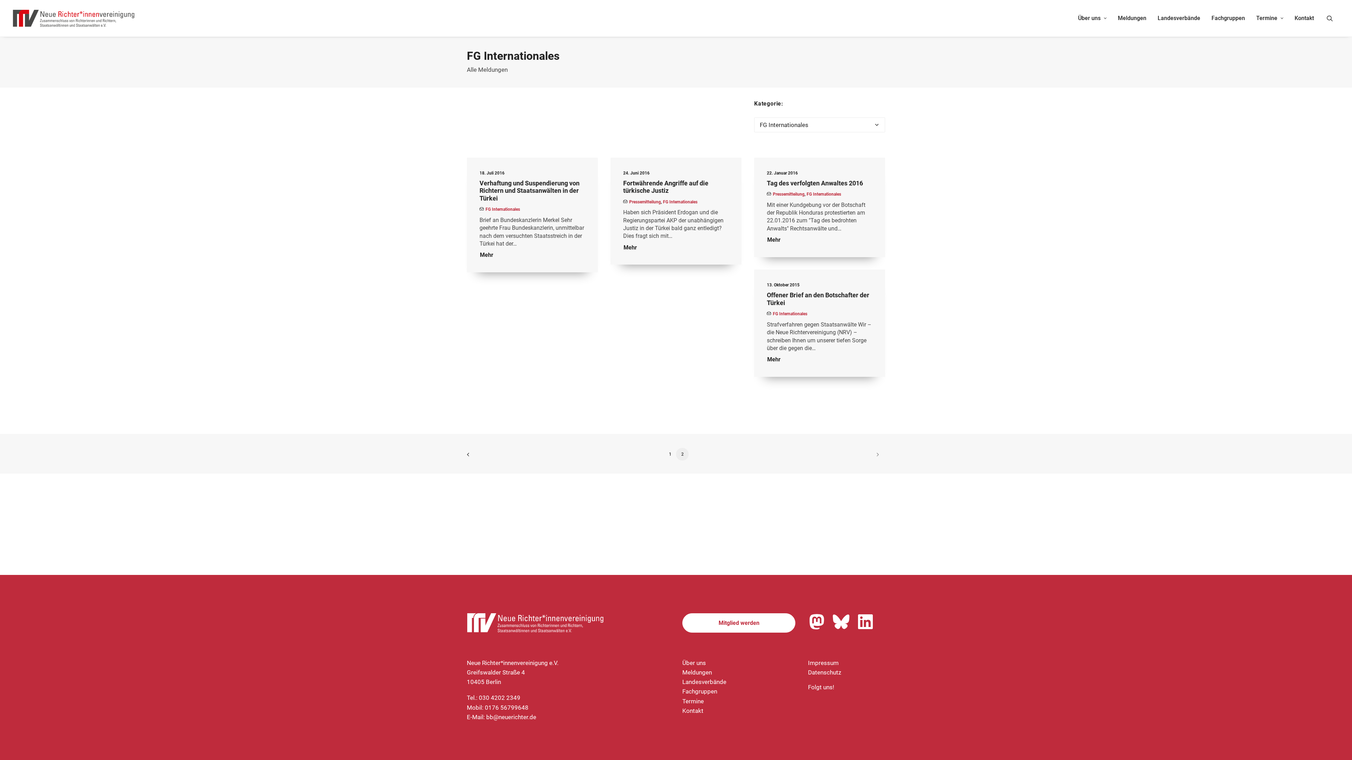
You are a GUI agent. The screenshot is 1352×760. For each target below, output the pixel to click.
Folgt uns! (821, 687)
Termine (1266, 18)
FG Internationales (503, 209)
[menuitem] (1092, 18)
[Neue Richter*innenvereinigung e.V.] (74, 18)
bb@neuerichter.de (511, 717)
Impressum (823, 662)
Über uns (1089, 18)
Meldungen (1132, 18)
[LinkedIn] (865, 622)
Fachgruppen (1228, 18)
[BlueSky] (841, 622)
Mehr (486, 255)
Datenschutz (824, 672)
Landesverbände (1179, 18)
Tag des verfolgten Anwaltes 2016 (815, 183)
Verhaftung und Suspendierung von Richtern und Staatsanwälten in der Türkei (530, 190)
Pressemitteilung (645, 202)
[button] (1333, 18)
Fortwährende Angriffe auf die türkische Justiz (665, 187)
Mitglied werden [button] (739, 623)
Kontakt (1304, 18)
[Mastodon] (817, 622)
